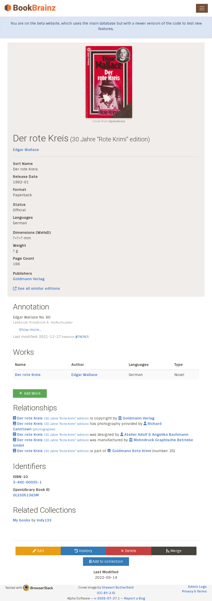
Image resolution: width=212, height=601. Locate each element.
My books (21, 520)
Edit (40, 550)
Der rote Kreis (28, 374)
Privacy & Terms (194, 591)
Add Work (32, 393)
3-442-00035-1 (27, 482)
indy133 (44, 520)
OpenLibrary (117, 121)
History (85, 550)
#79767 (81, 337)
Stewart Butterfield (118, 587)
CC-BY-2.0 (106, 593)
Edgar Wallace (26, 149)
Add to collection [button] (107, 561)
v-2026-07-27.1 (107, 598)
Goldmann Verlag (28, 279)
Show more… (30, 329)
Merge (175, 550)
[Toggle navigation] (202, 8)
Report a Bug (134, 598)
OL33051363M (26, 495)
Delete (130, 550)
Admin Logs (197, 587)
